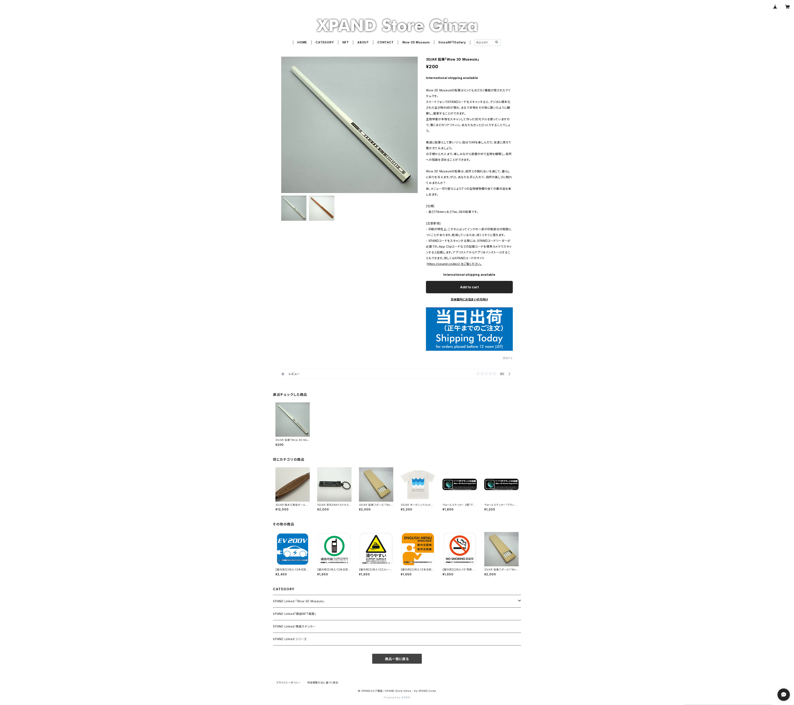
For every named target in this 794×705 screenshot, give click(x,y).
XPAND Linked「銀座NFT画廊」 (294, 614)
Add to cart (469, 287)
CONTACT (385, 42)
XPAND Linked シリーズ (290, 639)
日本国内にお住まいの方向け (469, 299)
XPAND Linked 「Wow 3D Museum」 (298, 601)
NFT (345, 42)
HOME (302, 42)
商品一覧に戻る (397, 659)
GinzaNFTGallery (452, 42)
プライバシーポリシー (288, 682)
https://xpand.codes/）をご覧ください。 (455, 264)
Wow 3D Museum (416, 42)
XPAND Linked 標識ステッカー (294, 626)
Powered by (392, 697)
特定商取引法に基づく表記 (322, 682)
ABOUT (363, 42)
